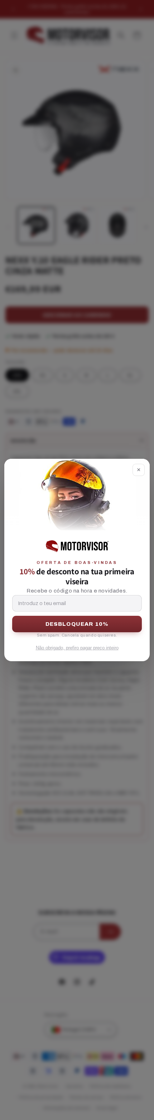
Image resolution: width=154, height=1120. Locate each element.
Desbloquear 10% (77, 624)
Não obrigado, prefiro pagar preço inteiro (77, 647)
